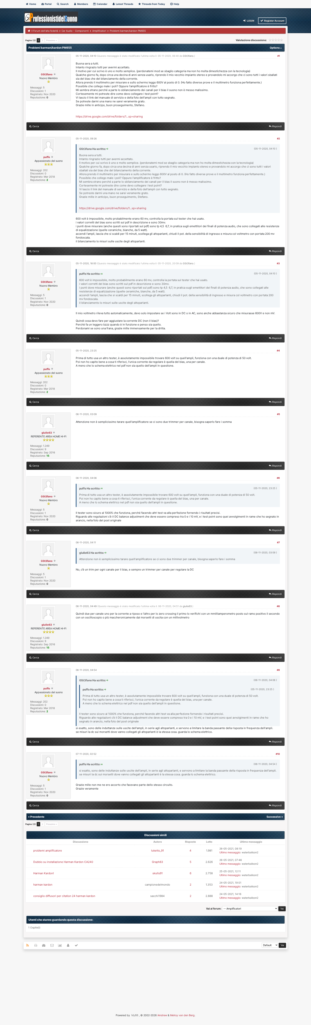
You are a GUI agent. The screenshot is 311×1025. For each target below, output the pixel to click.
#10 (278, 753)
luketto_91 (157, 850)
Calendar (101, 4)
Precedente (37, 816)
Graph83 (157, 862)
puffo (46, 157)
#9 (278, 670)
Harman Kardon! (43, 873)
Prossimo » (51, 40)
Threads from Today (153, 4)
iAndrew (162, 1015)
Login (250, 20)
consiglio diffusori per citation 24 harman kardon (64, 896)
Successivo (274, 816)
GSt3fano (47, 74)
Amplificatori (99, 30)
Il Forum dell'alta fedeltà (44, 30)
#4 (278, 350)
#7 (278, 542)
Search (64, 4)
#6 (278, 477)
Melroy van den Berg (182, 1015)
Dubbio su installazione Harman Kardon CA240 (63, 862)
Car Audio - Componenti (75, 30)
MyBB (134, 1015)
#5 (278, 414)
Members (82, 4)
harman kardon (42, 884)
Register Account (274, 20)
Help (176, 4)
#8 (278, 606)
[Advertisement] (155, 978)
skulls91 (157, 873)
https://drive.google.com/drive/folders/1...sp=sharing (109, 116)
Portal (48, 4)
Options (275, 47)
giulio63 (47, 432)
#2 (278, 138)
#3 (278, 263)
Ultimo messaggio (229, 852)
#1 (278, 55)
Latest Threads (124, 4)
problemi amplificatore (47, 850)
